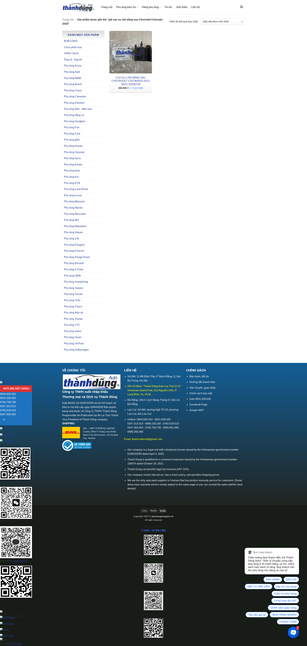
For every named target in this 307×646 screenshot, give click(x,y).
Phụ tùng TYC (72, 325)
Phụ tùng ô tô (71, 238)
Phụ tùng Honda (73, 146)
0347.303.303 (8, 414)
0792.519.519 (8, 410)
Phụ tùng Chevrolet (75, 96)
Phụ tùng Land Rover (76, 189)
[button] (241, 6)
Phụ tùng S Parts (73, 269)
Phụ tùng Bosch (73, 84)
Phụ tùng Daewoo (74, 102)
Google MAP (196, 410)
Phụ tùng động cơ (74, 115)
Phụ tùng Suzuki (73, 294)
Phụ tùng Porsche (74, 251)
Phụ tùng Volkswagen (76, 349)
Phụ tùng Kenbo (73, 164)
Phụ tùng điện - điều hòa (78, 109)
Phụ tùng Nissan (73, 232)
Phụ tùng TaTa (72, 300)
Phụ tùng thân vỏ (73, 312)
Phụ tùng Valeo (72, 331)
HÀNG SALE (71, 53)
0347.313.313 (8, 406)
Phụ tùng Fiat (71, 127)
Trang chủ (106, 7)
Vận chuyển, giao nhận (202, 387)
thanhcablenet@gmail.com (147, 439)
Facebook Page (198, 404)
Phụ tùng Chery (73, 90)
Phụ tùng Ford (72, 133)
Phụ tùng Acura (72, 65)
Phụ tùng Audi (72, 72)
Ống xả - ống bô (73, 59)
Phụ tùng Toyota (73, 318)
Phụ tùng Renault (74, 263)
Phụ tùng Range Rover (77, 257)
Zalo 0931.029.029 (200, 399)
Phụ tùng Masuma (74, 201)
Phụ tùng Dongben (74, 121)
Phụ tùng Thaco (73, 306)
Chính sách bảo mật (200, 393)
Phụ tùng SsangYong (76, 281)
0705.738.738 (8, 402)
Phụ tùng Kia (71, 176)
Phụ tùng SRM (72, 275)
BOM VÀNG (71, 41)
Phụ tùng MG (71, 220)
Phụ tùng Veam (72, 337)
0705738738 (14, 644)
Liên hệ (195, 7)
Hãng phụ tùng (150, 7)
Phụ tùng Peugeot (74, 244)
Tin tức (168, 7)
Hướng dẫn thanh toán (202, 382)
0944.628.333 (8, 394)
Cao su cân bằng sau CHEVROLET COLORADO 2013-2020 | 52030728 (130, 81)
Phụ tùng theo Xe (126, 7)
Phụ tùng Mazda (73, 207)
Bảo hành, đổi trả (199, 376)
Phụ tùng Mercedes (75, 214)
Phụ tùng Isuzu (72, 158)
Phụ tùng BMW (72, 78)
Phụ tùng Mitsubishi (75, 226)
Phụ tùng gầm (72, 139)
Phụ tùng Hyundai (74, 152)
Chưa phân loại (73, 47)
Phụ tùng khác (72, 170)
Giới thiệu (181, 7)
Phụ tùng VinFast (74, 343)
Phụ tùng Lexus (73, 195)
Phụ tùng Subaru (73, 288)
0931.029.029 (8, 398)
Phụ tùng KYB (72, 183)
